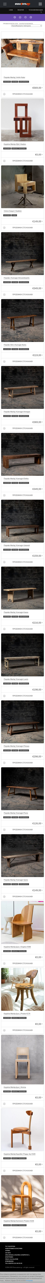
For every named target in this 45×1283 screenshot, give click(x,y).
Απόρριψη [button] (29, 1280)
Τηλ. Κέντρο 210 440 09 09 (13, 1263)
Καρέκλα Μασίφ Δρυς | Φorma (15, 1087)
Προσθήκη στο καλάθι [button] (22, 94)
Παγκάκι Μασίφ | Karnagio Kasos (16, 612)
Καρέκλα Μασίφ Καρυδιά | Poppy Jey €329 (19, 1154)
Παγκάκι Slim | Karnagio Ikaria (15, 345)
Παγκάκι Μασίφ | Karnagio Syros (16, 880)
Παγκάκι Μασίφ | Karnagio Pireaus (16, 746)
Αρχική (7, 1250)
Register (21, 10)
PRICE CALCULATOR (11, 1259)
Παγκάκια (14, 81)
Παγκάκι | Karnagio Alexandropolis (16, 278)
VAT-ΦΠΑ (8, 1253)
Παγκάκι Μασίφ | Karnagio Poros (16, 813)
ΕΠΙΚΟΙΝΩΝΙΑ (9, 1261)
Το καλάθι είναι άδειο (36, 10)
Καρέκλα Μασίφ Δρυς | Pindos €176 (17, 1014)
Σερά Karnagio (23, 81)
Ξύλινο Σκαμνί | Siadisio (13, 211)
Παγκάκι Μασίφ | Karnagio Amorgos (17, 412)
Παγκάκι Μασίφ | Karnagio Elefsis (16, 479)
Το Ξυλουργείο (10, 1246)
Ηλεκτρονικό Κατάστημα (13, 1248)
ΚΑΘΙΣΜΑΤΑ (7, 81)
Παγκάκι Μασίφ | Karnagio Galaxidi (17, 545)
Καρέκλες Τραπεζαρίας (19, 148)
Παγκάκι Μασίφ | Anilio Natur (14, 77)
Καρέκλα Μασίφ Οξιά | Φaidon (15, 144)
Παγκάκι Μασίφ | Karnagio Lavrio (16, 679)
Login (11, 10)
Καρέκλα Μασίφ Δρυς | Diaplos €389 (17, 947)
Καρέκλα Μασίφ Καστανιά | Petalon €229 (19, 1221)
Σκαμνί (14, 215)
